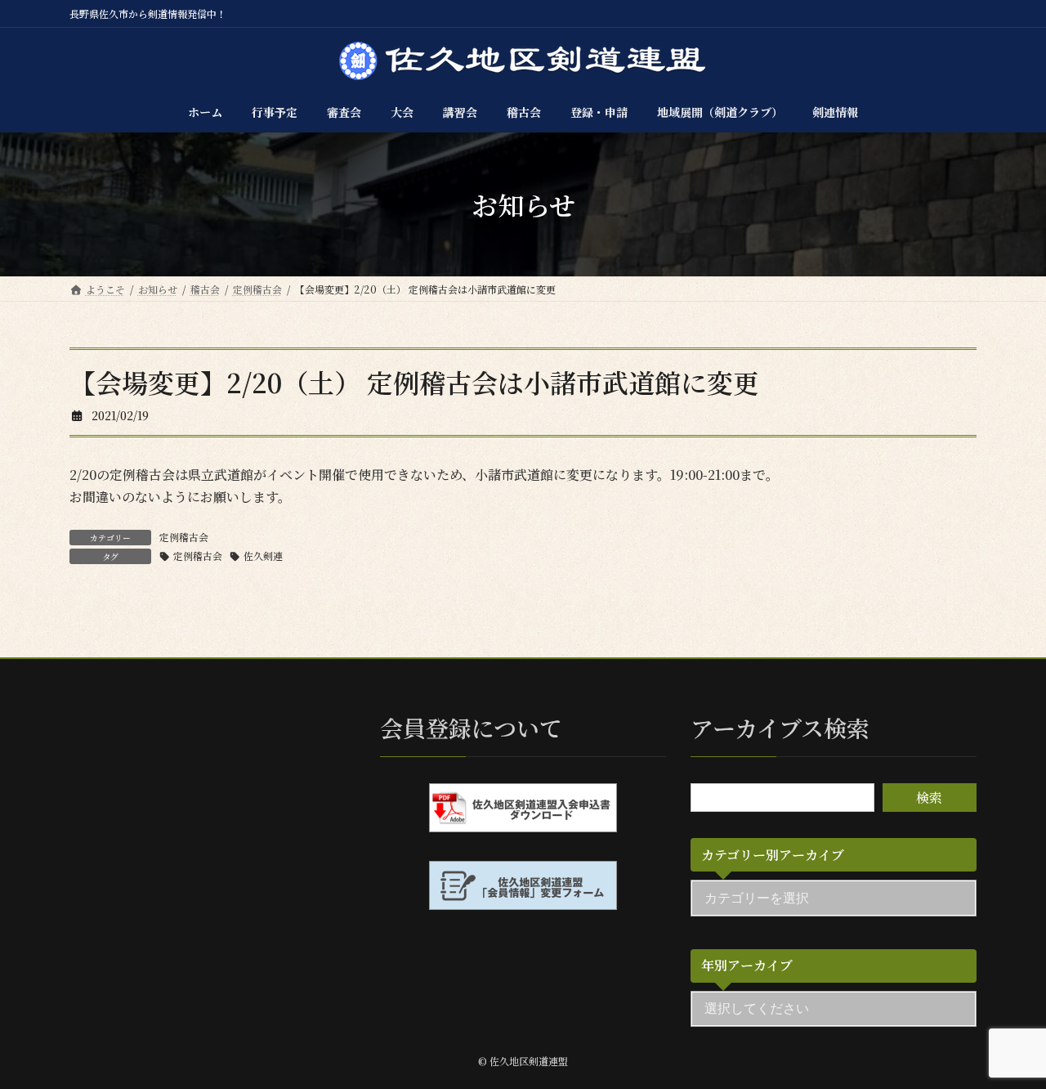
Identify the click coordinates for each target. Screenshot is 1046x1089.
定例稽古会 (183, 537)
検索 (929, 797)
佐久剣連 (263, 555)
